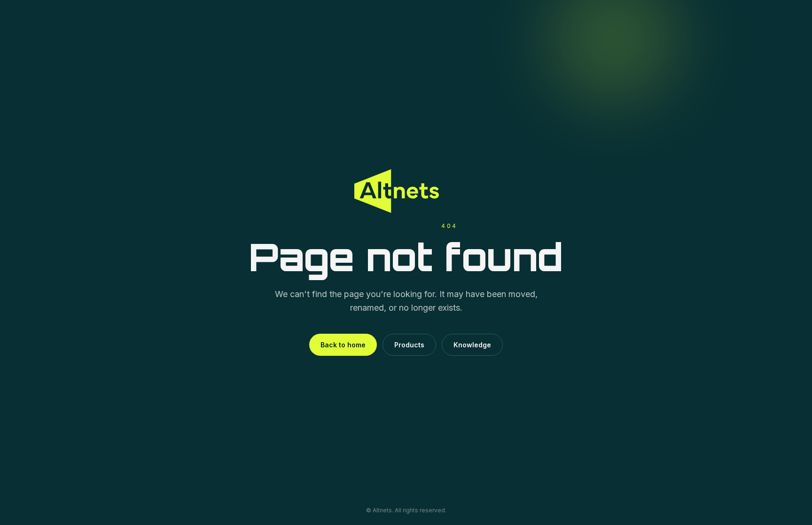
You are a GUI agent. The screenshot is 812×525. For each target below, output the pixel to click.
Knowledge (472, 345)
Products (409, 345)
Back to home (343, 345)
